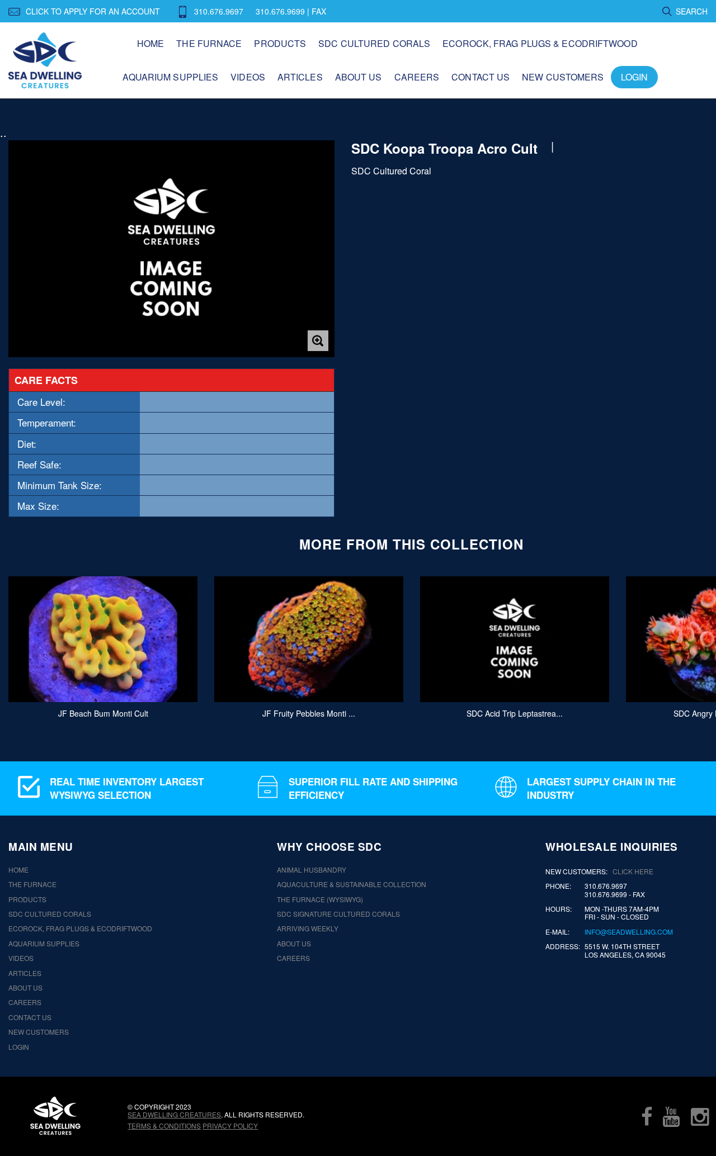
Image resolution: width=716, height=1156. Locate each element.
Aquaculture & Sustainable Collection (351, 884)
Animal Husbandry (311, 870)
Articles (300, 76)
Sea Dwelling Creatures (174, 1114)
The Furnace (209, 43)
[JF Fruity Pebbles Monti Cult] (308, 639)
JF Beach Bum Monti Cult (103, 713)
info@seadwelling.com (629, 932)
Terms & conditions (164, 1125)
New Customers (563, 76)
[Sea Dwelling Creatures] (55, 1115)
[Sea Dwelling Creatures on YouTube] (671, 1116)
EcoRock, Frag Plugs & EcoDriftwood (539, 43)
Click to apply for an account (93, 11)
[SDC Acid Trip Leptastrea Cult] (514, 639)
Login (634, 76)
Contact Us (480, 76)
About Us (358, 76)
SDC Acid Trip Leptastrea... (515, 713)
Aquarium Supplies (171, 76)
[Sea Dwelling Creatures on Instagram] (699, 1116)
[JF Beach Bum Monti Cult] (102, 639)
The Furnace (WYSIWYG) (320, 899)
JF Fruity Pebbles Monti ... (308, 713)
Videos (247, 76)
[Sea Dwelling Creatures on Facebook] (646, 1116)
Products (280, 43)
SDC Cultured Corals (374, 43)
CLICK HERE (633, 871)
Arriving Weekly (307, 928)
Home (150, 43)
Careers (417, 76)
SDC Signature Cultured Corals (338, 914)
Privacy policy (230, 1125)
